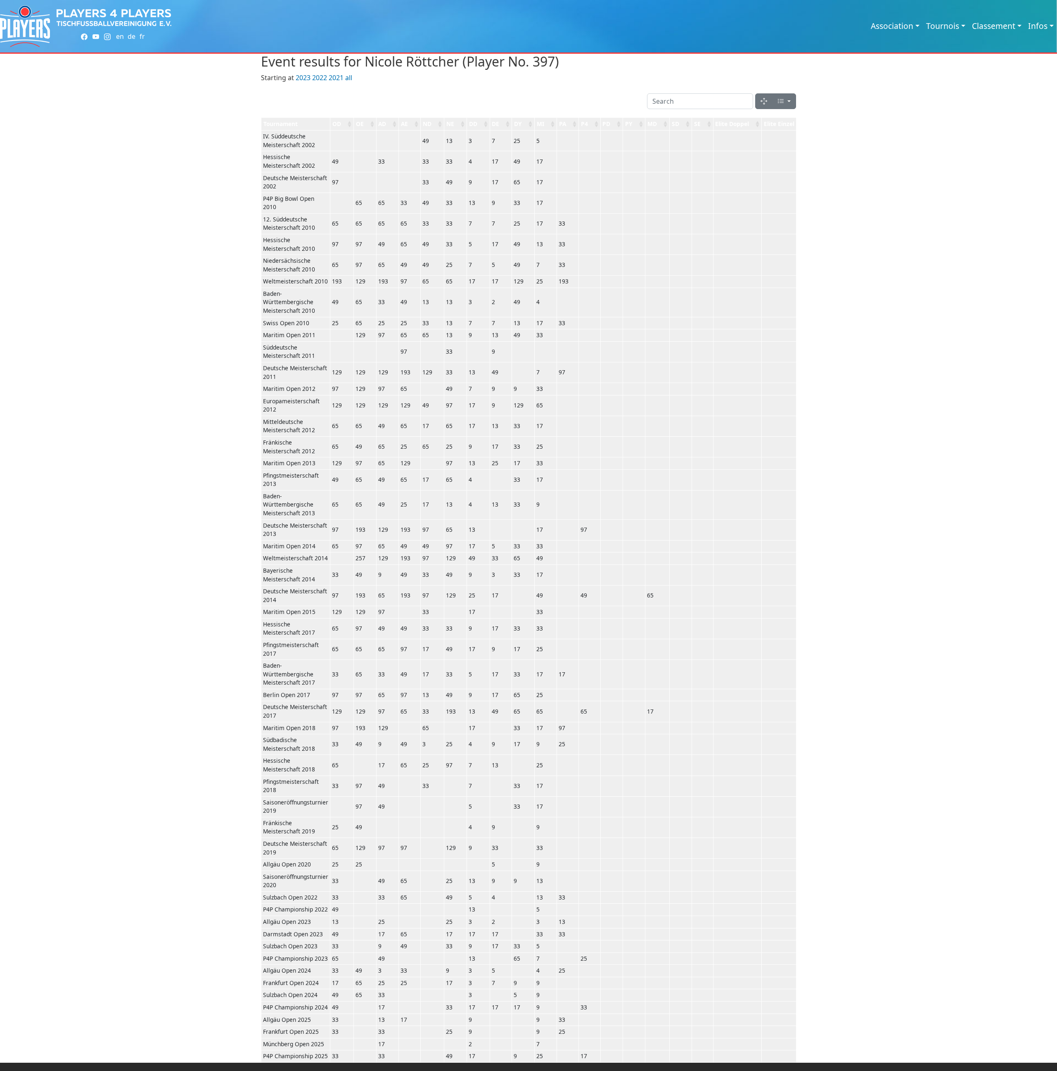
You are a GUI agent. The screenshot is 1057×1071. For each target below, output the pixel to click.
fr (142, 36)
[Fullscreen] (764, 101)
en (120, 36)
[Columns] (784, 101)
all (348, 77)
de (131, 36)
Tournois (942, 25)
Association (892, 25)
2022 (319, 77)
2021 (336, 77)
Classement (993, 25)
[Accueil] (25, 26)
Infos (1038, 25)
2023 (303, 77)
